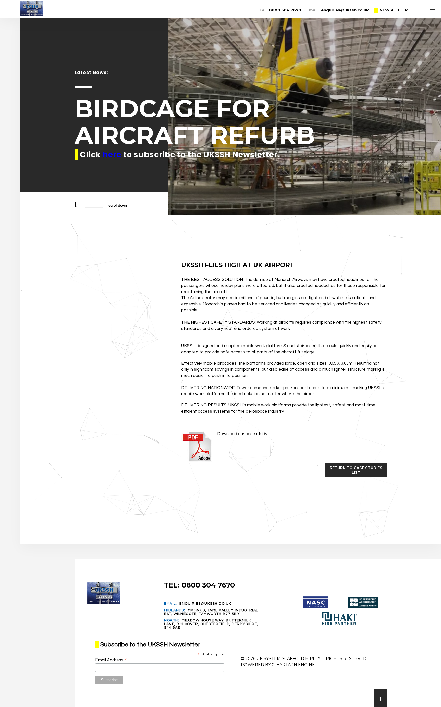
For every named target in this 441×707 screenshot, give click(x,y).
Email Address (111, 660)
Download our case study (242, 434)
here (112, 154)
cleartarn (284, 664)
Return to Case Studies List (356, 470)
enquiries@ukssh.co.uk (345, 10)
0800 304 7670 (285, 10)
